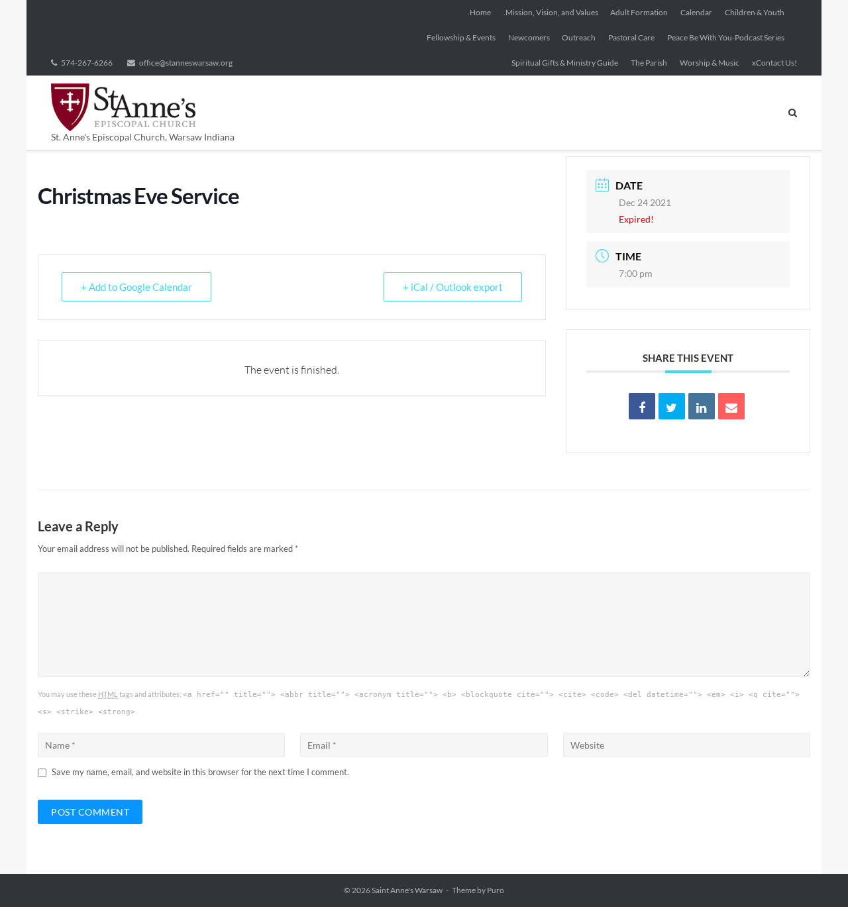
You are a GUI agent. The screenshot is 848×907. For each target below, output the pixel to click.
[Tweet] (672, 406)
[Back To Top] (815, 875)
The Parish (649, 63)
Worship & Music (709, 63)
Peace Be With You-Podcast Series (725, 37)
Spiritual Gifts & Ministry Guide (564, 63)
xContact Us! (774, 63)
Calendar (696, 12)
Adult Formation (639, 12)
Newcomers (529, 37)
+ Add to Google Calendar (136, 287)
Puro (495, 890)
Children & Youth (754, 12)
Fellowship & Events (461, 37)
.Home (479, 12)
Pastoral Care (631, 37)
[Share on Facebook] (642, 406)
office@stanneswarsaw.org (186, 63)
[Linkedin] (701, 406)
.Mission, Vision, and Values (551, 12)
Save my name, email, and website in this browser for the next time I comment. (200, 772)
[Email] (731, 406)
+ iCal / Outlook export (453, 287)
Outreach (579, 37)
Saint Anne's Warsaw (407, 890)
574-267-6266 (87, 63)
